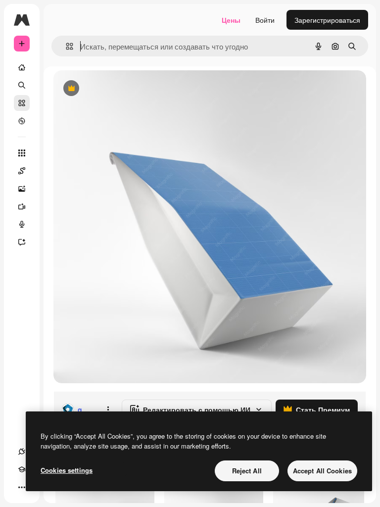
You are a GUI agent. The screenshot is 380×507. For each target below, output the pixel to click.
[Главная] (22, 67)
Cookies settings (67, 470)
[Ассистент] (22, 242)
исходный (120, 89)
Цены (231, 20)
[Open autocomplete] (65, 46)
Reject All (247, 470)
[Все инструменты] (22, 153)
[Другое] (22, 487)
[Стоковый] (22, 103)
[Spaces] (22, 171)
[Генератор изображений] (22, 189)
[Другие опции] (108, 409)
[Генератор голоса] (22, 224)
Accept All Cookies (322, 470)
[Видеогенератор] (22, 206)
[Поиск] (22, 85)
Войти (265, 20)
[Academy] (22, 469)
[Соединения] (22, 451)
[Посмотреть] (22, 121)
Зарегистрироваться (327, 20)
